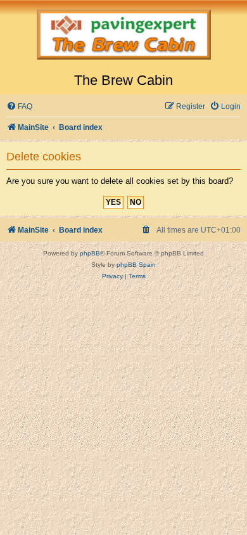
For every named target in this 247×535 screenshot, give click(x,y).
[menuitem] (19, 106)
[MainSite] (123, 36)
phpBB (90, 253)
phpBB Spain (136, 264)
